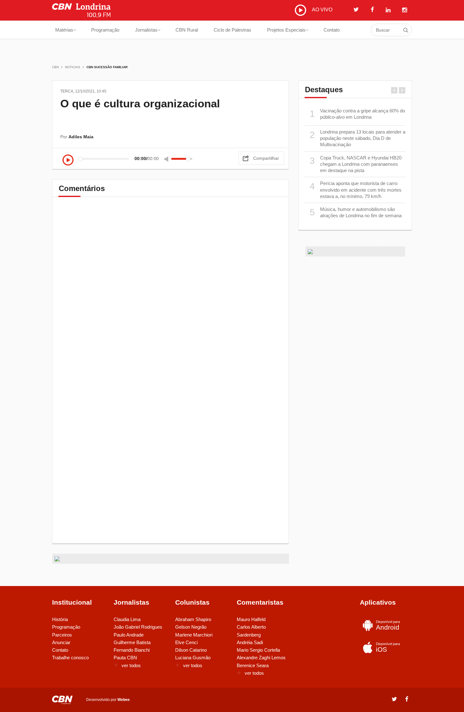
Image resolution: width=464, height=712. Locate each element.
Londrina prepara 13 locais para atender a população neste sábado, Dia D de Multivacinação (357, 138)
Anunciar (61, 642)
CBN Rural (186, 30)
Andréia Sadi (250, 642)
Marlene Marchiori (193, 634)
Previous (394, 90)
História (60, 619)
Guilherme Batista (132, 642)
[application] (129, 158)
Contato (332, 30)
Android (388, 625)
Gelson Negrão (190, 627)
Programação (105, 30)
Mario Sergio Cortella (258, 650)
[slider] (181, 159)
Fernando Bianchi (132, 650)
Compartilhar (266, 158)
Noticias (72, 67)
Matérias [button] (64, 30)
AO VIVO (321, 9)
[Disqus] (170, 291)
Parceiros (62, 634)
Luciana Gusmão (193, 657)
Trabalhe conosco (70, 657)
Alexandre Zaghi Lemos (261, 657)
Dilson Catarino (191, 650)
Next (402, 90)
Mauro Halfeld (251, 619)
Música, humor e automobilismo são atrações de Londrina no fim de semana (356, 212)
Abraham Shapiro (193, 619)
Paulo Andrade (129, 634)
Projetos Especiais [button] (286, 30)
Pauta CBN (125, 657)
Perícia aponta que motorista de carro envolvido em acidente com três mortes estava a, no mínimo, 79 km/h (356, 190)
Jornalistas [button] (146, 30)
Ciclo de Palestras (232, 30)
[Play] (68, 160)
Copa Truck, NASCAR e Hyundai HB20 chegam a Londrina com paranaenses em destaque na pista (356, 164)
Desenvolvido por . (108, 699)
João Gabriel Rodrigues (138, 627)
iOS (388, 647)
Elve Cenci (186, 642)
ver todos (131, 665)
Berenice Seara (253, 665)
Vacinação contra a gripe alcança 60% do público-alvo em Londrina (357, 114)
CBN (55, 67)
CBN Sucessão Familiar (107, 67)
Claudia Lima (127, 619)
